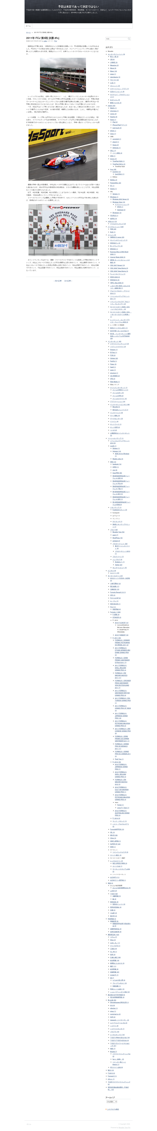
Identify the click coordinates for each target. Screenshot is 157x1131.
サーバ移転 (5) (115, 415)
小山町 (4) (113, 913)
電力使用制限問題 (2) (117, 997)
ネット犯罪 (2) (115, 427)
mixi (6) (115, 470)
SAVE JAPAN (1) (115, 841)
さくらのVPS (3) (118, 396)
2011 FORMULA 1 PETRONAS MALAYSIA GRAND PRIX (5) (122, 723)
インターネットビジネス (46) (120, 404)
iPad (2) (115, 122)
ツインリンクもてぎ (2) (120, 852)
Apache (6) (113, 117)
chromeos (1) (114, 111)
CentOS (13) (117, 172)
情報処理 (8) (114, 921)
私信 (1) (112, 232)
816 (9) (112, 1005)
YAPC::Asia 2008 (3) (116, 283)
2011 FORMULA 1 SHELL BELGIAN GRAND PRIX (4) (121, 667)
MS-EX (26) (114, 835)
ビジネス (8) (112, 571)
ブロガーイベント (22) (120, 544)
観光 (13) (111, 1070)
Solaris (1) (113, 189)
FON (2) (113, 355)
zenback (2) (116, 541)
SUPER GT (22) (115, 844)
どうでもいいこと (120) (116, 227)
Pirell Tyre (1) (119, 759)
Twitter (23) (118, 565)
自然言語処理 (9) (115, 932)
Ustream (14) (117, 451)
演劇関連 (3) (117, 896)
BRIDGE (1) (114, 249)
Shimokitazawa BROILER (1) (119, 1002)
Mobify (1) (113, 108)
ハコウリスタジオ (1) (117, 1029)
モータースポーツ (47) (115, 576)
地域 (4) (110, 883)
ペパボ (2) (113, 430)
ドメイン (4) (114, 421)
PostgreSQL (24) (115, 183)
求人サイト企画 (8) (116, 1067)
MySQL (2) (113, 180)
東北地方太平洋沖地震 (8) (116, 995)
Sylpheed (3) (121, 210)
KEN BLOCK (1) (115, 604)
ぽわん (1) (111, 1079)
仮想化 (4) (113, 218)
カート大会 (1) (117, 866)
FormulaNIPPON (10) (117, 829)
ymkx (45, 41)
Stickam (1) (116, 448)
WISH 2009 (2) (115, 277)
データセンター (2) (116, 418)
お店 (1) (112, 83)
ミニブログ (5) (117, 559)
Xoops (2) (116, 145)
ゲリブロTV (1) (115, 946)
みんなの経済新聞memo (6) (122, 888)
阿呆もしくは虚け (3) (117, 989)
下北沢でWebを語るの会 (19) (120, 1037)
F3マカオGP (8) (115, 598)
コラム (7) (113, 937)
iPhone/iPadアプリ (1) (120, 125)
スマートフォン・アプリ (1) (119, 89)
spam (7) (115, 535)
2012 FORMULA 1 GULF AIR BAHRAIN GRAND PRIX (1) (121, 789)
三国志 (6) (113, 949)
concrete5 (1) (117, 139)
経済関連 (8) (114, 969)
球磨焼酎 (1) (117, 986)
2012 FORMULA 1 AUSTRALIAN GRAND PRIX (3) (122, 813)
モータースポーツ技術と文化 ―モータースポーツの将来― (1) (121, 314)
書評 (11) (113, 966)
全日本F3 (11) (114, 877)
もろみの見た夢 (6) (119, 980)
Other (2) (113, 838)
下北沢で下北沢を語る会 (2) (119, 1040)
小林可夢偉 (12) (115, 583)
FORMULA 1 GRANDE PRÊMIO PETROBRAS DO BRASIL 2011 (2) (122, 642)
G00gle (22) (114, 358)
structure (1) (114, 373)
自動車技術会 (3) (115, 929)
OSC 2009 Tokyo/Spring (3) (119, 271)
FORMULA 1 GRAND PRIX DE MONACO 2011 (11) (122, 746)
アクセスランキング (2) (118, 224)
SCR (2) (112, 1017)
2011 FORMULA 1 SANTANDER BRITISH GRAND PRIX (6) (122, 693)
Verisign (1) (116, 194)
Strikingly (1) (117, 148)
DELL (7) (113, 151)
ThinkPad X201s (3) (119, 164)
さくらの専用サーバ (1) (120, 390)
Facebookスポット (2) (120, 510)
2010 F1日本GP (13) (121, 623)
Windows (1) (114, 197)
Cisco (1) (113, 134)
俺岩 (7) (112, 1049)
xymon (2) (113, 114)
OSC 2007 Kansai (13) (117, 265)
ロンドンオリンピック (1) (118, 240)
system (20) (111, 106)
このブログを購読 (113, 1109)
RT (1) (112, 186)
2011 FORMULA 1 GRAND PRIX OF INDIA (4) (123, 708)
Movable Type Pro (124, 1128)
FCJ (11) (113, 607)
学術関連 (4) (112, 919)
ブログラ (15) (114, 1032)
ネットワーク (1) (115, 424)
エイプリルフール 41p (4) (118, 1023)
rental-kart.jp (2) (115, 1014)
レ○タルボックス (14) (117, 1035)
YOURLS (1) (114, 216)
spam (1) (113, 370)
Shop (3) (113, 940)
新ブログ (83, 12)
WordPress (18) (118, 538)
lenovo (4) (113, 159)
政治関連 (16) (114, 960)
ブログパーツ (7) (118, 557)
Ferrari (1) (120, 805)
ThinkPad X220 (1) (119, 161)
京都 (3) (112, 910)
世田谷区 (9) (114, 902)
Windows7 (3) (117, 213)
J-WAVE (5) (113, 62)
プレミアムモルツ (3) (120, 983)
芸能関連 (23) (114, 972)
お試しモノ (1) (115, 943)
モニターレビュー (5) (120, 568)
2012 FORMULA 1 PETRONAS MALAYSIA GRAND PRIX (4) (122, 797)
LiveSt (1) (113, 446)
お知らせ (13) (112, 221)
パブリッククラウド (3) (118, 347)
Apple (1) (113, 120)
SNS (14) (113, 462)
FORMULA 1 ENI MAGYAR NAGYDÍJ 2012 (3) (121, 782)
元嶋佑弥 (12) (114, 589)
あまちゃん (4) (115, 100)
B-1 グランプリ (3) (116, 246)
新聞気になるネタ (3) (117, 963)
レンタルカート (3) (116, 861)
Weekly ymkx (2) (118, 459)
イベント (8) (112, 235)
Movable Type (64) (118, 532)
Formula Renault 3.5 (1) (118, 592)
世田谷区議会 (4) (115, 907)
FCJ (55, 41)
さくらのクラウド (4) (120, 399)
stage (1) (113, 74)
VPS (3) (112, 379)
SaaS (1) (113, 367)
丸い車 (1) (113, 952)
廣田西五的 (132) (113, 935)
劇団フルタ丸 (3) (115, 103)
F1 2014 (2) (116, 818)
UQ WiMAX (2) (115, 376)
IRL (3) (112, 832)
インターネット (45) (114, 341)
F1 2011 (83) (117, 638)
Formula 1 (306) (115, 612)
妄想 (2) (112, 954)
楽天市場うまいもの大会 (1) (119, 331)
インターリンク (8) (116, 413)
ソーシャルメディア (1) (115, 438)
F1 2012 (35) (117, 762)
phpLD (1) (116, 142)
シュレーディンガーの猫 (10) (120, 992)
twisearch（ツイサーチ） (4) (119, 1020)
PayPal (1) (113, 361)
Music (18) (113, 71)
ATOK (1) (113, 131)
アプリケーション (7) (122, 204)
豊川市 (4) (113, 916)
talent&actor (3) (115, 77)
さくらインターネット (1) (118, 388)
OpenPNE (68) (117, 473)
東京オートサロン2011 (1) (119, 328)
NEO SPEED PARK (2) (120, 863)
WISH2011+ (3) (115, 243)
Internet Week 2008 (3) (117, 257)
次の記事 (67, 281)
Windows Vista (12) (119, 202)
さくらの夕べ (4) (118, 393)
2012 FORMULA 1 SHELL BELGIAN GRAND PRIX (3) (121, 774)
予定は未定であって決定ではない (78, 6)
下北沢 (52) (114, 894)
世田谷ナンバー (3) (119, 904)
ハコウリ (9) (114, 1026)
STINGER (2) (117, 617)
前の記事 (58, 281)
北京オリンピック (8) (117, 91)
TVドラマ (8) (114, 80)
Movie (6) (113, 68)
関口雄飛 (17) (114, 586)
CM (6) (112, 59)
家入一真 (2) (114, 56)
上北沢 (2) (113, 891)
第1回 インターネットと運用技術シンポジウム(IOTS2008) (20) (120, 336)
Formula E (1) (112, 1076)
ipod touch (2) (117, 128)
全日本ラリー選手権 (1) (118, 880)
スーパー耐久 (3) (115, 855)
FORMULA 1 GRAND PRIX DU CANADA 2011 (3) (123, 753)
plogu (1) (113, 1011)
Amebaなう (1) (120, 562)
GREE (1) (116, 467)
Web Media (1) (115, 382)
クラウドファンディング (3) (119, 344)
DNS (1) (112, 156)
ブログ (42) (114, 530)
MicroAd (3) (116, 407)
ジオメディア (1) (115, 507)
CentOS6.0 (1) (119, 174)
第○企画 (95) (112, 1000)
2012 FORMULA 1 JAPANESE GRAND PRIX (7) (121, 766)
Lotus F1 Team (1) (123, 808)
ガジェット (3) (115, 86)
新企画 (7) (113, 1052)
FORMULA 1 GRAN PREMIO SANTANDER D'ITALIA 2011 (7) (122, 660)
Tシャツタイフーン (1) (117, 274)
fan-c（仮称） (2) (118, 1059)
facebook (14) (117, 464)
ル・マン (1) (114, 601)
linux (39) (113, 169)
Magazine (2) (114, 65)
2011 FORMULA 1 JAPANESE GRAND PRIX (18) (121, 715)
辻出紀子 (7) (114, 975)
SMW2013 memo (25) (117, 237)
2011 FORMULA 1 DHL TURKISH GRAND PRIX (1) (123, 700)
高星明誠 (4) (117, 609)
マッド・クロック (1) (120, 821)
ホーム (28, 26)
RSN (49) (113, 229)
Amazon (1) (114, 350)
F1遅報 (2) (116, 614)
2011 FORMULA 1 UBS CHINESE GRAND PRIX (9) (123, 731)
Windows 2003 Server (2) (121, 199)
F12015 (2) (111, 1073)
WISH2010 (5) (114, 280)
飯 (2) (114, 899)
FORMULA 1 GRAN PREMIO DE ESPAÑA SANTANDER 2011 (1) (122, 738)
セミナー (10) (114, 573)
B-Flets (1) (113, 352)
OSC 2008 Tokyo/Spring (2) (119, 268)
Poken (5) (113, 364)
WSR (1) (113, 847)
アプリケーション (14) (117, 401)
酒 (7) (112, 978)
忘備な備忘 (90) (115, 957)
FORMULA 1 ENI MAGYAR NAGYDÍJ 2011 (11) (121, 675)
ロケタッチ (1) (117, 521)
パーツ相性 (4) (117, 153)
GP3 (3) (112, 595)
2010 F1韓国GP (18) (121, 635)
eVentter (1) (114, 1008)
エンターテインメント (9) (116, 54)
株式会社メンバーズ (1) (120, 410)
